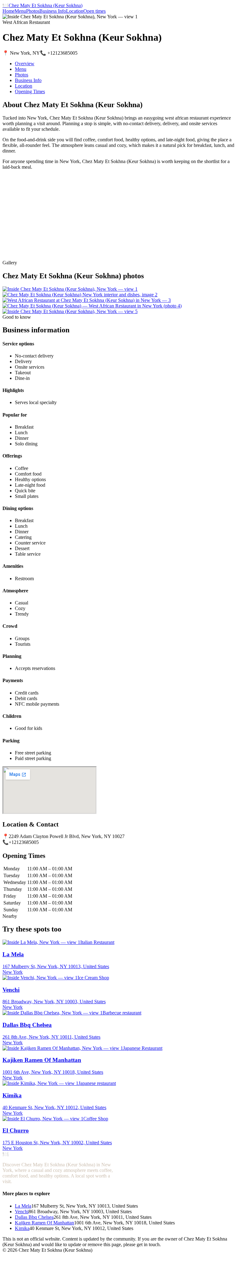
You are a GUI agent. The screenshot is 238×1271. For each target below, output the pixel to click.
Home (8, 11)
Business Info (52, 11)
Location (74, 11)
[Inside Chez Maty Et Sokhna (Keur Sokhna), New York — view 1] (70, 289)
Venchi (22, 1211)
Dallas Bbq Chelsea (34, 1217)
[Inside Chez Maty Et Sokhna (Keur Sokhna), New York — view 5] (70, 311)
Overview (24, 63)
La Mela (23, 1206)
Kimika (22, 1228)
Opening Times (30, 91)
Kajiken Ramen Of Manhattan (44, 1222)
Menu (20, 11)
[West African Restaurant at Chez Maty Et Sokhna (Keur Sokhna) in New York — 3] (86, 300)
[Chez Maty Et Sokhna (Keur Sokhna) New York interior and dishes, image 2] (79, 294)
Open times (94, 11)
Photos (32, 11)
